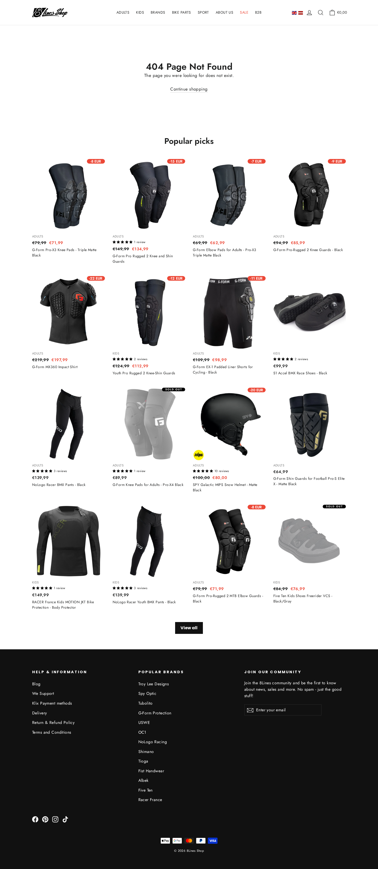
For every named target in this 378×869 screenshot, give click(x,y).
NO (189, 456)
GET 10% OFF (189, 437)
